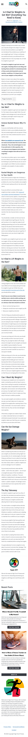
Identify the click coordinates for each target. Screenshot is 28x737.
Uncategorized (10, 22)
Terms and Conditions (18, 727)
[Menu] (2, 4)
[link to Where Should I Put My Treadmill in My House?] (14, 599)
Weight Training (18, 22)
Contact (14, 730)
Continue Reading (14, 627)
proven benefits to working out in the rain (12, 290)
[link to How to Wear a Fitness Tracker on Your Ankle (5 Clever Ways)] (14, 640)
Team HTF (15, 20)
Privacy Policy (7, 727)
